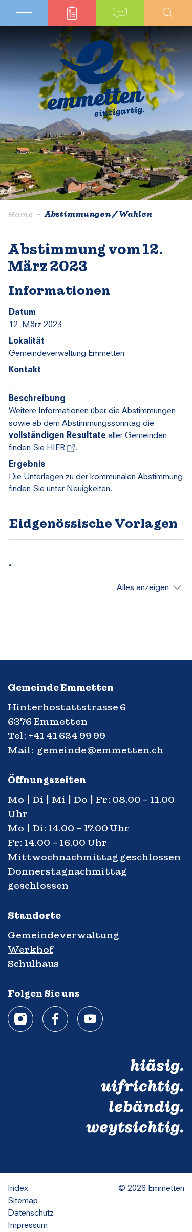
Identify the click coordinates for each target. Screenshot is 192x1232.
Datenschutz (31, 1213)
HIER (61, 448)
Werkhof (30, 949)
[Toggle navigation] (24, 13)
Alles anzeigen (143, 588)
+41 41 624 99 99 (66, 736)
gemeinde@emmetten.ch (100, 750)
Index (18, 1189)
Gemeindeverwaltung (63, 935)
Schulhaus (33, 964)
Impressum (28, 1226)
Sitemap (23, 1201)
